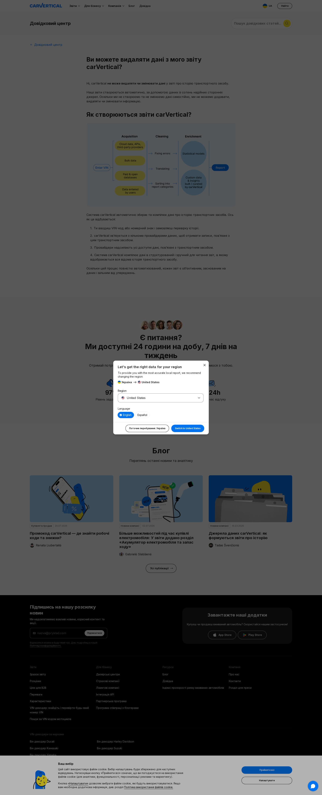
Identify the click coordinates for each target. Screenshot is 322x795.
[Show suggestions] (199, 398)
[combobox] (156, 397)
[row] (126, 415)
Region (122, 390)
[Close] (205, 365)
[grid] (160, 415)
